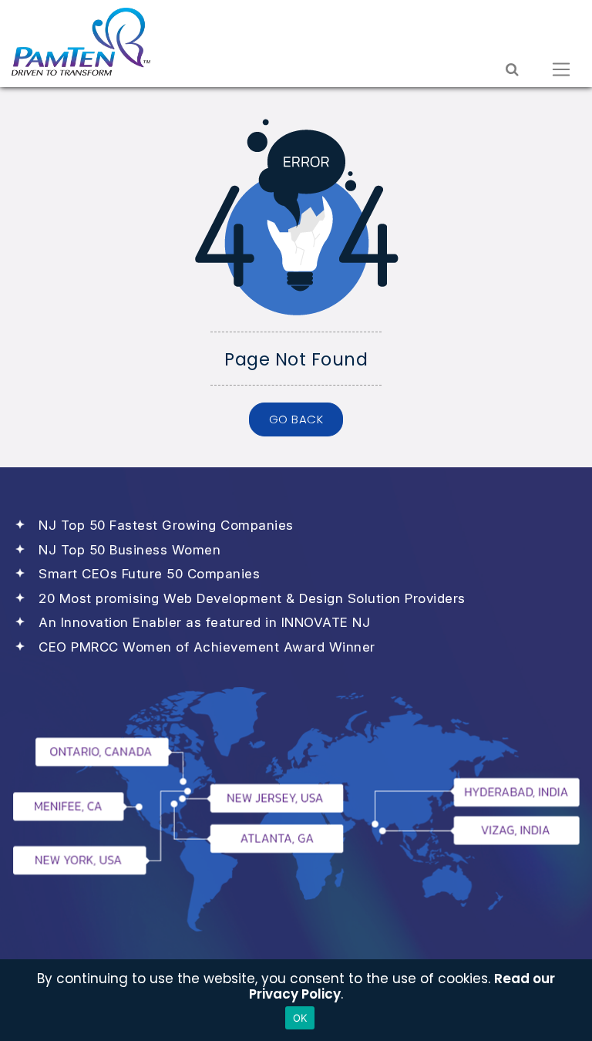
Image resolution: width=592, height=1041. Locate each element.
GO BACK (296, 419)
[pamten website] (81, 41)
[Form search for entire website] (512, 69)
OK (300, 1018)
